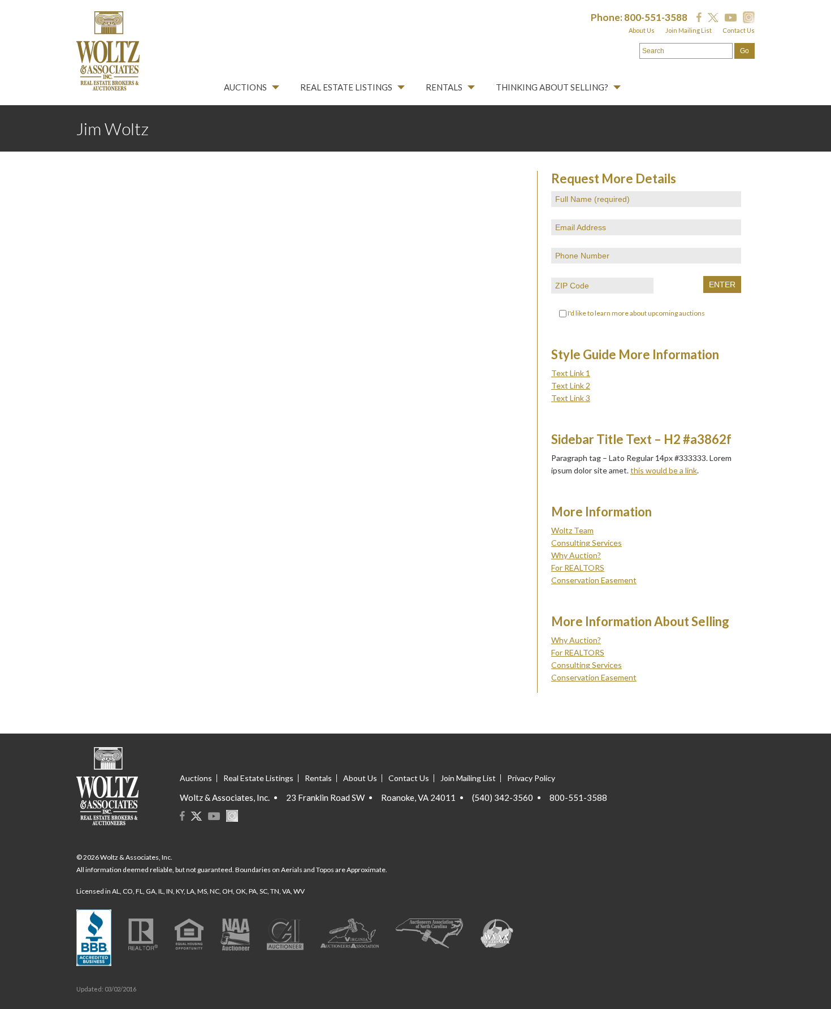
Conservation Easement (594, 580)
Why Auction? (576, 555)
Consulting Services (586, 542)
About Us (642, 30)
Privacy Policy (531, 778)
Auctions (245, 87)
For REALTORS (577, 567)
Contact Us (738, 30)
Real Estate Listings (346, 87)
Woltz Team (572, 530)
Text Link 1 (570, 373)
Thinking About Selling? (552, 87)
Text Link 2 (570, 385)
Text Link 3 (570, 398)
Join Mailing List (688, 30)
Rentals (444, 87)
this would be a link (663, 470)
